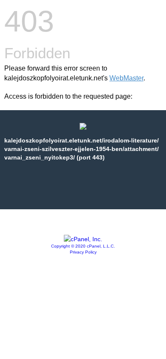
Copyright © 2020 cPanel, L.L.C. (83, 246)
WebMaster (126, 78)
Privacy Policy (83, 252)
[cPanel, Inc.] (83, 239)
